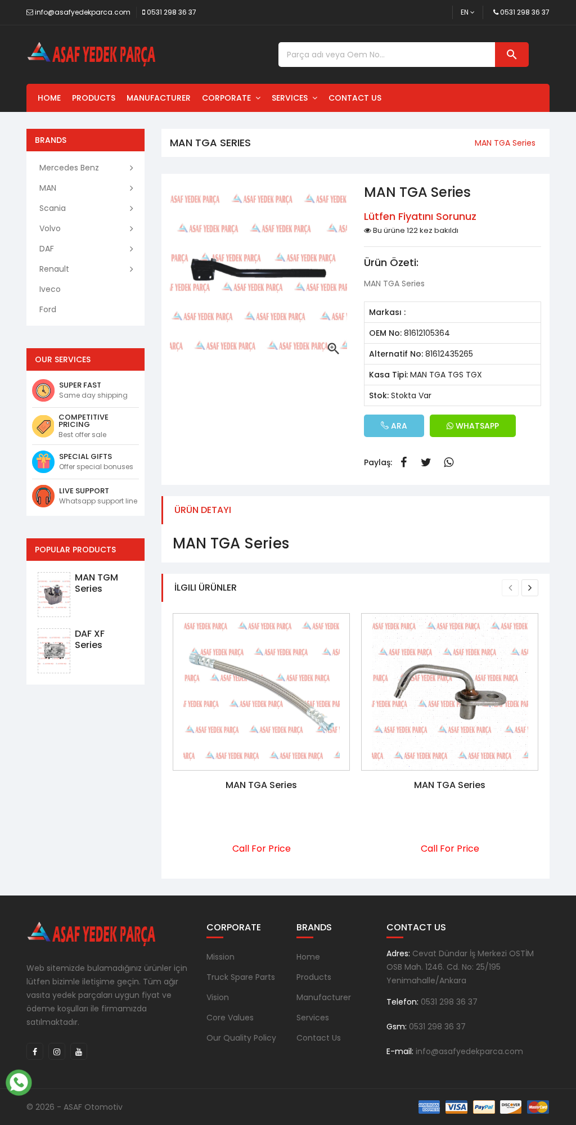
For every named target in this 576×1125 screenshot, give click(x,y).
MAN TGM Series (96, 583)
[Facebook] (34, 1051)
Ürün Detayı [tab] (202, 509)
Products (93, 98)
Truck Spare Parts (240, 977)
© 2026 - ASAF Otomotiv (74, 1107)
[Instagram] (56, 1051)
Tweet (426, 462)
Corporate (228, 98)
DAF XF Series (90, 639)
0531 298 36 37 (171, 12)
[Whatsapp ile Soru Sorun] (18, 1081)
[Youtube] (78, 1051)
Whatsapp (448, 462)
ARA (398, 425)
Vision (217, 997)
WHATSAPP (476, 425)
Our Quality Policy (241, 1037)
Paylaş (403, 462)
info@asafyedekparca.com (82, 12)
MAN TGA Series (261, 784)
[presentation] (510, 587)
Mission (220, 956)
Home (49, 98)
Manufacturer (159, 98)
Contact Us (354, 98)
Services (292, 98)
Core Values (230, 1017)
